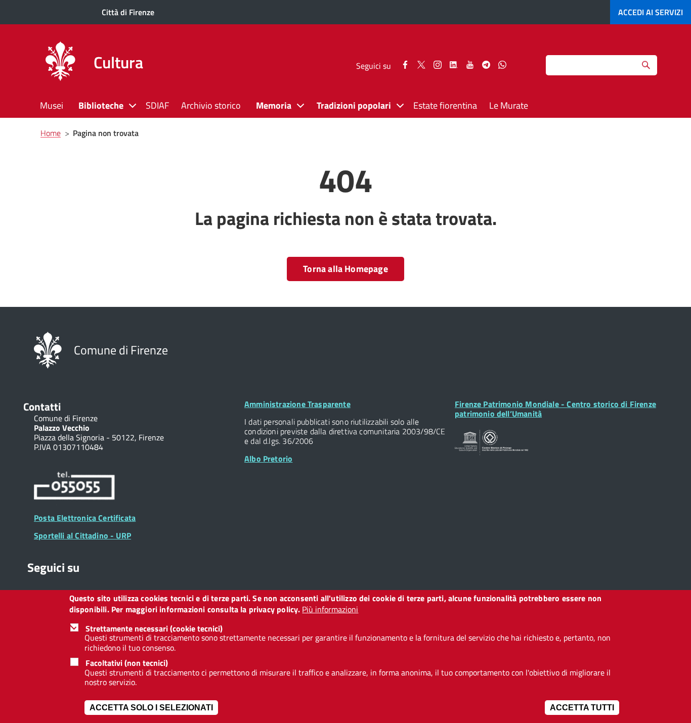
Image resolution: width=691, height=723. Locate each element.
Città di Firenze (128, 12)
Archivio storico (211, 105)
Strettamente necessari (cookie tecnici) (154, 628)
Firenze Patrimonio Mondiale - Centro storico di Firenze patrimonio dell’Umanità (555, 409)
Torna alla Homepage (345, 269)
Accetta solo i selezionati (151, 707)
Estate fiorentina (445, 105)
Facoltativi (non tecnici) (126, 663)
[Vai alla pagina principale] (60, 62)
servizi (650, 12)
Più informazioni (330, 610)
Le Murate (508, 105)
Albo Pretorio (268, 459)
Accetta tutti (582, 707)
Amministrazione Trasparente (297, 404)
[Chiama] (74, 487)
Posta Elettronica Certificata (85, 518)
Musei (51, 105)
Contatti (42, 406)
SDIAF (157, 105)
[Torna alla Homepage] (48, 349)
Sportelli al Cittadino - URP (82, 535)
